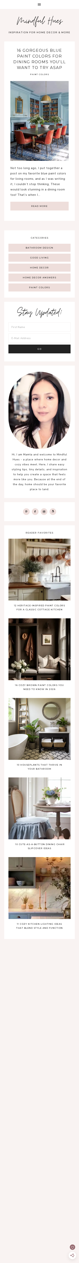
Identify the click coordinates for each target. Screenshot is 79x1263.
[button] (39, 4)
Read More (39, 206)
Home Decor (39, 267)
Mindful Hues (39, 22)
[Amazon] (53, 511)
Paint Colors (39, 74)
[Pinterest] (26, 511)
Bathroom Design (39, 247)
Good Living (39, 257)
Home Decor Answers (39, 277)
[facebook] (35, 511)
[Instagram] (44, 511)
